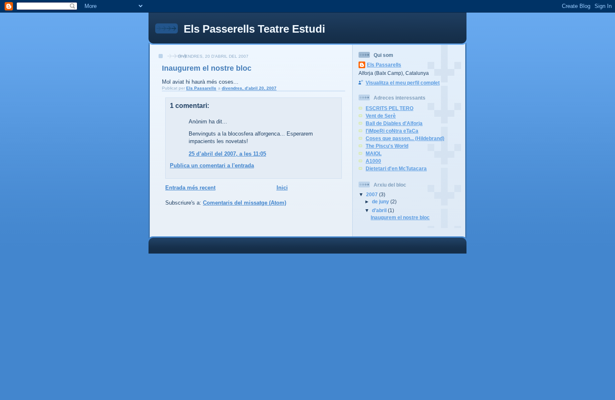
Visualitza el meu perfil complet (403, 82)
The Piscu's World (387, 146)
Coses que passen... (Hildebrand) (405, 138)
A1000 (373, 161)
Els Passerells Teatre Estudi (254, 29)
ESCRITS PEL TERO (389, 108)
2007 (372, 194)
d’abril (380, 210)
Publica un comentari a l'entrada (212, 165)
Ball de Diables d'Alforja (394, 123)
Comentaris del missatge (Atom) (244, 203)
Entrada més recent (190, 188)
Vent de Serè (381, 115)
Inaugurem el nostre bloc (400, 217)
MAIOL (374, 153)
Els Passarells (384, 64)
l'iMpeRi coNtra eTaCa (392, 130)
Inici (282, 188)
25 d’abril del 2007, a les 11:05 (227, 154)
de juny (381, 201)
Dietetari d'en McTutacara (396, 168)
